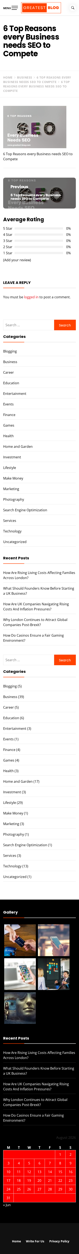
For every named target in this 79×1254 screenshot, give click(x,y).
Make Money (13, 478)
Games (8, 425)
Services (9, 520)
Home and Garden (18, 446)
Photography (13, 499)
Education (11, 383)
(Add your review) (17, 260)
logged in (31, 297)
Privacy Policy (59, 1241)
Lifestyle (9, 467)
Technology (12, 531)
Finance (9, 414)
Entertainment (14, 393)
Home (16, 1241)
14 (50, 1172)
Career (8, 372)
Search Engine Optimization (25, 510)
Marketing (11, 489)
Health (8, 436)
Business (10, 361)
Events (8, 404)
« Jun (7, 1205)
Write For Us (35, 1241)
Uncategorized (15, 541)
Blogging (10, 351)
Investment (12, 457)
